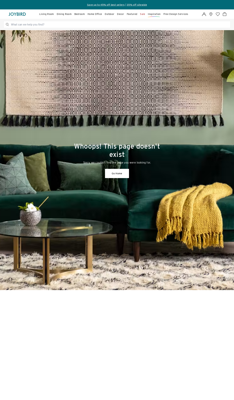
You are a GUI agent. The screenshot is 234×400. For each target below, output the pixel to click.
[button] (118, 24)
